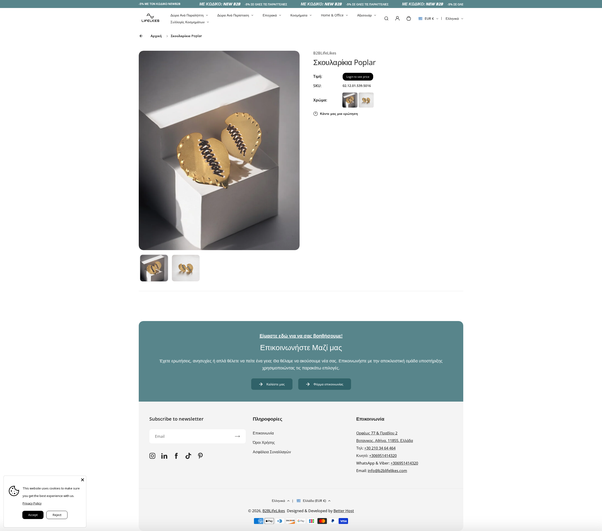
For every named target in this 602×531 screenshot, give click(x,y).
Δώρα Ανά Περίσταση (233, 15)
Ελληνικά (452, 18)
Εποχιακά (270, 15)
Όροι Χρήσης (264, 442)
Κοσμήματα (298, 15)
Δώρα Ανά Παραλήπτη (187, 15)
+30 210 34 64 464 (380, 448)
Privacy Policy (32, 503)
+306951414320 (383, 455)
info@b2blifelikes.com (387, 470)
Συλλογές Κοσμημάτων (187, 22)
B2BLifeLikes (273, 510)
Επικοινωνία (263, 433)
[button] (154, 268)
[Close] (82, 479)
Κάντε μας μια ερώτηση (339, 113)
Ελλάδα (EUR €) (314, 500)
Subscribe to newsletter (176, 419)
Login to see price (357, 77)
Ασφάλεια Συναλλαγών (272, 451)
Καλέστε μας (275, 384)
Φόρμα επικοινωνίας (328, 384)
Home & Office (332, 15)
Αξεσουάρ (364, 15)
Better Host (343, 510)
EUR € (426, 20)
